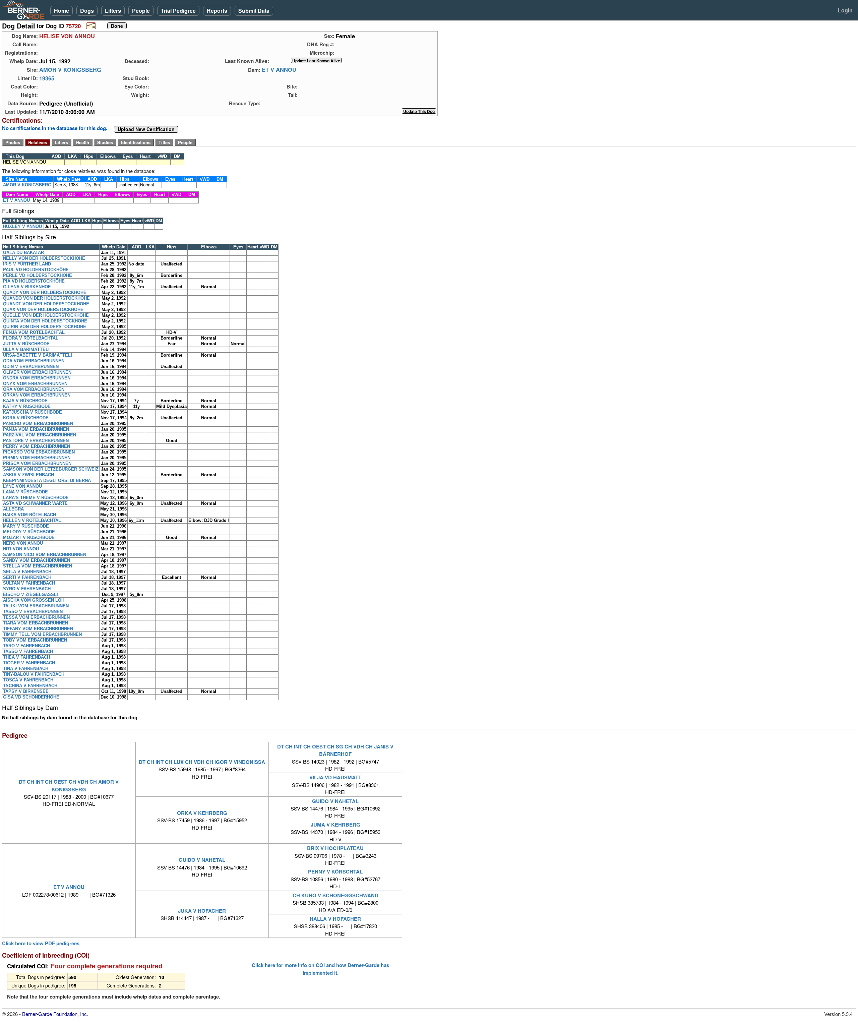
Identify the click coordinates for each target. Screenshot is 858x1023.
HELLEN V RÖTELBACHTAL (32, 520)
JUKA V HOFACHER (202, 910)
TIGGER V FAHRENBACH (29, 662)
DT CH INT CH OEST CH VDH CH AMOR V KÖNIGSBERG (69, 785)
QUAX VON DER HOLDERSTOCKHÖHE (43, 309)
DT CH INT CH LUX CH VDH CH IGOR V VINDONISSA (202, 762)
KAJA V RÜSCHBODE (25, 400)
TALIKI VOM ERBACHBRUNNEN (36, 605)
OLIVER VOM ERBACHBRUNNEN (37, 372)
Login (845, 10)
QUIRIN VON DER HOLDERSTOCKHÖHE (44, 326)
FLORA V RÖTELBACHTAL (30, 338)
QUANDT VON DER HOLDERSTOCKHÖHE (46, 303)
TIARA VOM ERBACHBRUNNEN (35, 622)
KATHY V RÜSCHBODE (27, 406)
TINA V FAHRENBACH (25, 668)
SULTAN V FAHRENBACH (29, 583)
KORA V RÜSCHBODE (26, 417)
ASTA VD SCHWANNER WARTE (35, 503)
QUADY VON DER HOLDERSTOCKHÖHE (44, 292)
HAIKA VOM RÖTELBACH (29, 514)
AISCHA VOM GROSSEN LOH (33, 600)
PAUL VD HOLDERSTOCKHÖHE (36, 269)
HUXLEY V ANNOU (22, 226)
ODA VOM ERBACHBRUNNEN (33, 360)
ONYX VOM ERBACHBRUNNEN (35, 383)
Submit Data (253, 10)
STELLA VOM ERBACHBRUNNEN (37, 565)
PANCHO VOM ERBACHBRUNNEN (38, 423)
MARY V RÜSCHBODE (26, 526)
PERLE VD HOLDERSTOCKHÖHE (37, 275)
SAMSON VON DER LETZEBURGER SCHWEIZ (51, 469)
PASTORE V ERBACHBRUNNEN (36, 440)
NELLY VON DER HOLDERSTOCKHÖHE (44, 258)
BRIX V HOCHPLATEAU (335, 848)
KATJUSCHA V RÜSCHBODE (32, 412)
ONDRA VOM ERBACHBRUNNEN (36, 377)
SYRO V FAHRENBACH (27, 588)
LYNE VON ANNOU (22, 486)
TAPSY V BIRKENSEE (26, 691)
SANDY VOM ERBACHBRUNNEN (36, 560)
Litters (113, 10)
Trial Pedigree (178, 10)
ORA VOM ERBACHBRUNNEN (33, 389)
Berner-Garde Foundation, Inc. (55, 1013)
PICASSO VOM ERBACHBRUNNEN (39, 452)
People (141, 10)
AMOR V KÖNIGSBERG (70, 70)
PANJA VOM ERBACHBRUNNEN (36, 429)
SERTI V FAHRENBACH (27, 577)
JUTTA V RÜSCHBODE (26, 343)
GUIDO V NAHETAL (335, 801)
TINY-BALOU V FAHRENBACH (33, 674)
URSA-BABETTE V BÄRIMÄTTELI (37, 355)
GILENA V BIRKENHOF (27, 286)
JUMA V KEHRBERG (335, 824)
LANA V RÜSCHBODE (25, 491)
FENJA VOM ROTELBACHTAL (34, 332)
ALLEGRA (13, 509)
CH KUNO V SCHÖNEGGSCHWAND (335, 895)
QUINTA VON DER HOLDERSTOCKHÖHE (45, 320)
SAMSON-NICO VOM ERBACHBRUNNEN (44, 554)
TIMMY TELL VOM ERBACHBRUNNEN (42, 634)
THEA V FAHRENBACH (26, 657)
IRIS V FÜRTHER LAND (27, 263)
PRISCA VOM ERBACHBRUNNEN (37, 463)
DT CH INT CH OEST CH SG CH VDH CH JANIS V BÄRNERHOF (335, 750)
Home (61, 10)
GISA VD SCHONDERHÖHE (31, 697)
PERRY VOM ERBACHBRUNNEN (36, 446)
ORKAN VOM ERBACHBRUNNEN (36, 395)
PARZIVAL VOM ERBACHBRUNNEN (39, 434)
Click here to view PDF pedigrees (40, 943)
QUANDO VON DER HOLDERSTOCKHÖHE (46, 298)
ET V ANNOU (279, 70)
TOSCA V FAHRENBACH (28, 679)
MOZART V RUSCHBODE (29, 537)
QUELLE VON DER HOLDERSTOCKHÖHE (46, 315)
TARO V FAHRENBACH (26, 645)
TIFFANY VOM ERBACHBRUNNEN (38, 628)
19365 (46, 78)
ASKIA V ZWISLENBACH (28, 474)
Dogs (87, 10)
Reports (217, 10)
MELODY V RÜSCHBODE (29, 531)
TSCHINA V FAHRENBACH (30, 685)
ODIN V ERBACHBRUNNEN (31, 366)
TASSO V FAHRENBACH (28, 651)
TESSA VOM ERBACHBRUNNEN (36, 617)
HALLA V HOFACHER (335, 918)
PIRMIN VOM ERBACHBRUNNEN (36, 457)
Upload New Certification (146, 129)
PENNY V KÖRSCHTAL (335, 871)
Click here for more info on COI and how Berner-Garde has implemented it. (320, 968)
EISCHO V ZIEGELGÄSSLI (30, 594)
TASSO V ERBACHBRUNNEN (33, 611)
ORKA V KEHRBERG (202, 813)
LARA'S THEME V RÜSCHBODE (36, 497)
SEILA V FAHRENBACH (27, 571)
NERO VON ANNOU (23, 543)
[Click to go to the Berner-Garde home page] (25, 9)
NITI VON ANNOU (21, 548)
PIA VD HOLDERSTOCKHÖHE (34, 281)
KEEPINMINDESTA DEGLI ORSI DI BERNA (47, 480)
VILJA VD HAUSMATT (335, 777)
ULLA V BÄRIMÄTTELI (26, 349)
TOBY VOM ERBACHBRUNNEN (35, 640)
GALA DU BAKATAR (23, 252)
